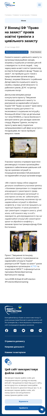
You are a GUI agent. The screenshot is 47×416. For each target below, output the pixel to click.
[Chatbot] (40, 331)
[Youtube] (32, 331)
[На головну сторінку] (10, 7)
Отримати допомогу (15, 341)
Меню (23, 20)
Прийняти (23, 408)
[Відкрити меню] (39, 5)
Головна (8, 15)
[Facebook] (6, 331)
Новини (34, 15)
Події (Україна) (36, 52)
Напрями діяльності (14, 347)
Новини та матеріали (21, 15)
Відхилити (23, 401)
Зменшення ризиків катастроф (16, 52)
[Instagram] (15, 331)
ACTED (34, 266)
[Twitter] (23, 331)
